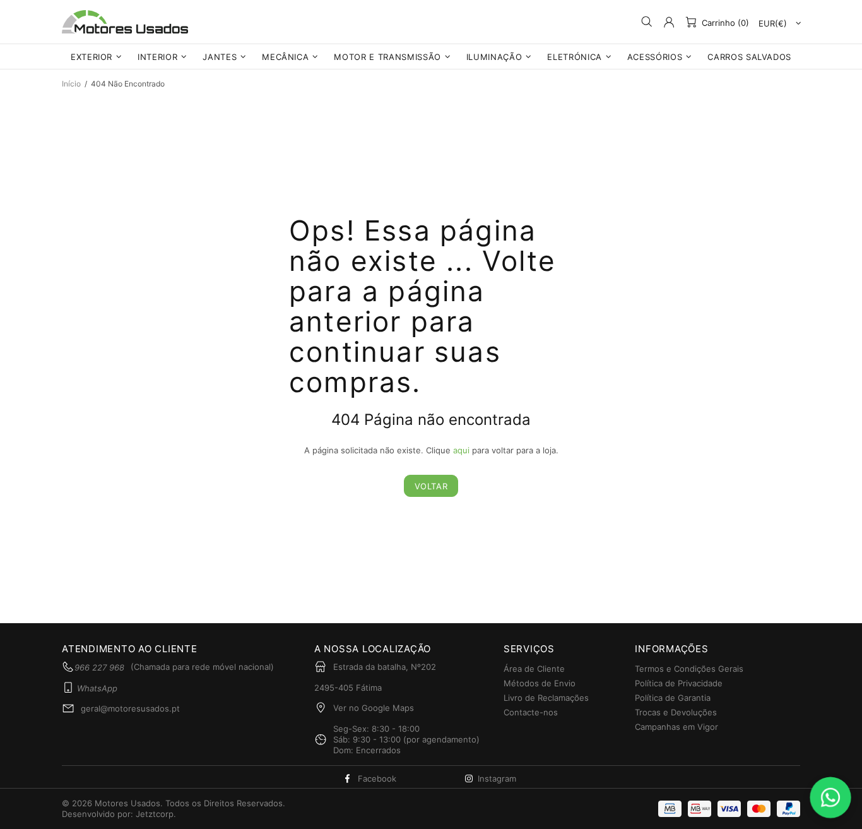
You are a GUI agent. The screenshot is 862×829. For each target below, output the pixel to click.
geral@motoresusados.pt (130, 708)
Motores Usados (125, 22)
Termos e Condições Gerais (689, 669)
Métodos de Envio (540, 683)
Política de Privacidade (679, 683)
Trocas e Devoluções (676, 712)
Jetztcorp (155, 814)
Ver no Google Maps (373, 708)
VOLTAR (431, 486)
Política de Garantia (673, 698)
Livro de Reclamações (546, 698)
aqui (461, 450)
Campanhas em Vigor (676, 727)
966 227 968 (99, 667)
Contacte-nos (531, 712)
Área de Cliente (534, 669)
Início (71, 83)
